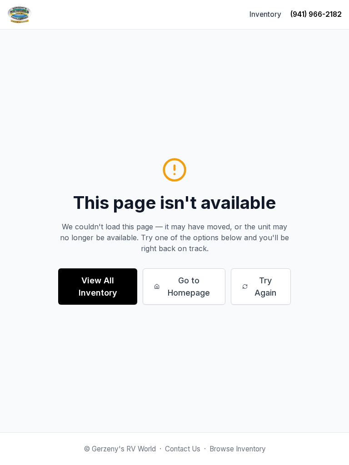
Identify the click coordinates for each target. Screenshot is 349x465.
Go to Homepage (189, 286)
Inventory (265, 14)
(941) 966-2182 (316, 14)
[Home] (19, 14)
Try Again (265, 286)
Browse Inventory (237, 449)
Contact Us (182, 449)
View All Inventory (98, 286)
